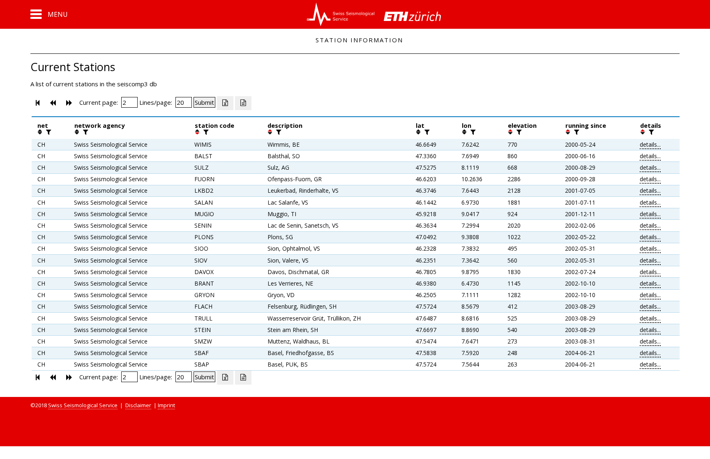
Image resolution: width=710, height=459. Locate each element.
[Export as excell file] (225, 103)
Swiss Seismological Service (83, 405)
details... (650, 144)
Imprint (166, 405)
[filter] (47, 132)
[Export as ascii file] (243, 103)
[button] (49, 14)
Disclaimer (138, 405)
